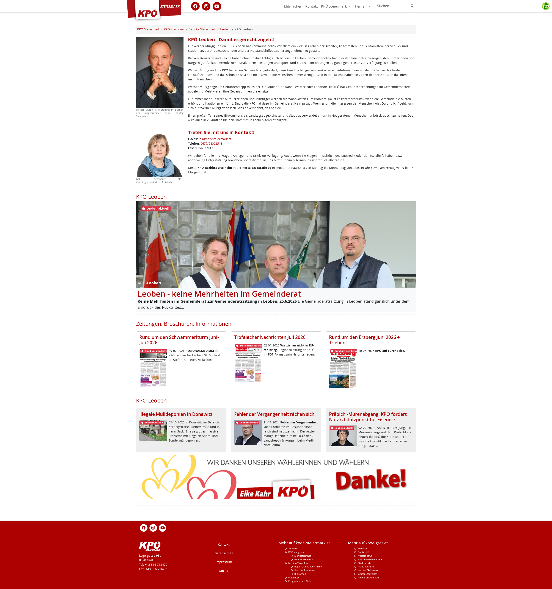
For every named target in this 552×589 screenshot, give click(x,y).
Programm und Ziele (299, 581)
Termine (292, 548)
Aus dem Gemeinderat (370, 559)
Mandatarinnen (303, 555)
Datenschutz (224, 553)
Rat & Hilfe (364, 551)
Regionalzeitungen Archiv (308, 566)
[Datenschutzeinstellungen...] (545, 6)
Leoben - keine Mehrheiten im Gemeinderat (219, 293)
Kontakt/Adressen (368, 570)
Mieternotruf (365, 555)
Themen (360, 6)
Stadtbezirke (365, 562)
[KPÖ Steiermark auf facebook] (195, 5)
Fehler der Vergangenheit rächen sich (274, 414)
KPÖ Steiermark (334, 6)
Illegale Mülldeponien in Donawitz (175, 414)
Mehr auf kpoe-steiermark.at (304, 542)
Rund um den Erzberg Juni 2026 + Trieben (364, 340)
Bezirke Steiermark (304, 559)
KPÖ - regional (296, 551)
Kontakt (311, 6)
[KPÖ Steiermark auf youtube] (217, 5)
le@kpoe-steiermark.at (215, 139)
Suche (223, 570)
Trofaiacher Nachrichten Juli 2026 (270, 337)
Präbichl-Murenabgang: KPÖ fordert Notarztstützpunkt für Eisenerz (368, 417)
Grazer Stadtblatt (367, 573)
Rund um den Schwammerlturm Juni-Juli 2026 (179, 340)
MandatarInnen (366, 566)
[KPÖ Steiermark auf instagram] (206, 5)
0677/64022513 (211, 143)
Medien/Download (298, 562)
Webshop (293, 577)
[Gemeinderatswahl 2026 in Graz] (276, 477)
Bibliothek (300, 573)
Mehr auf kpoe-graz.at (368, 542)
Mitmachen (293, 6)
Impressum (224, 562)
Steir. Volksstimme (304, 570)
